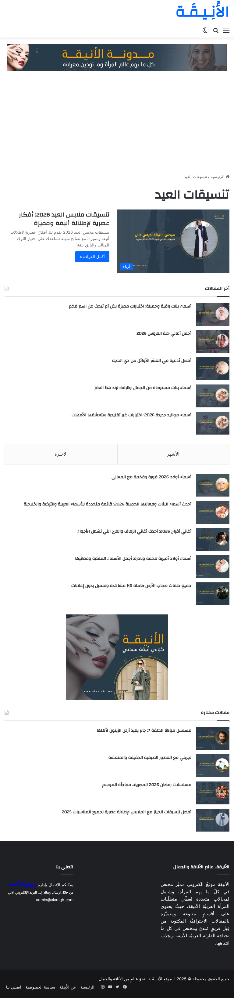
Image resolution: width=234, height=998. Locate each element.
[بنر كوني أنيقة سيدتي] (117, 57)
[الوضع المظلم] (205, 30)
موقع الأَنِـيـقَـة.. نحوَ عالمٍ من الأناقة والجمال (135, 978)
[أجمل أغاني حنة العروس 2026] (212, 341)
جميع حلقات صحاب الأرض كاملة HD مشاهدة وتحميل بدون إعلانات (131, 586)
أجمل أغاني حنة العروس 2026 (163, 333)
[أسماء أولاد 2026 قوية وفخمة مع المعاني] (212, 485)
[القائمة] (226, 30)
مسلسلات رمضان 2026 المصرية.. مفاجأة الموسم (146, 785)
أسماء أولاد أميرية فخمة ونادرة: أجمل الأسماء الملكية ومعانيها (133, 559)
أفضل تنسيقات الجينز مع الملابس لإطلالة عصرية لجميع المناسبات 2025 (126, 812)
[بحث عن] (216, 30)
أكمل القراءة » (92, 256)
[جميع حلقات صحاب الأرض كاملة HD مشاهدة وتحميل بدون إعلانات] (212, 593)
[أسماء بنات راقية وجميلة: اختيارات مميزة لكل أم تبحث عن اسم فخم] (212, 314)
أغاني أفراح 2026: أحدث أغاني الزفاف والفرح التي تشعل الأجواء (134, 531)
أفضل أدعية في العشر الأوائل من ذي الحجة (151, 361)
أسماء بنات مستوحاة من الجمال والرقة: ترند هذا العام (142, 388)
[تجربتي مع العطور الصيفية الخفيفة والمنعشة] (212, 765)
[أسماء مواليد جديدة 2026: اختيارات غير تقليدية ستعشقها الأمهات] (212, 423)
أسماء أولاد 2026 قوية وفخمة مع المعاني (151, 477)
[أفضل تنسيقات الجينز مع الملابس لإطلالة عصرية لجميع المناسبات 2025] (212, 820)
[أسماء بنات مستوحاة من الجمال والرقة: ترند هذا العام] (212, 395)
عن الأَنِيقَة (67, 987)
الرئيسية (218, 176)
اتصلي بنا (13, 987)
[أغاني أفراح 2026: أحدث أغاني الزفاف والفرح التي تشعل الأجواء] (212, 539)
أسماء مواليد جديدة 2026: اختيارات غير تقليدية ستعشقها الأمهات (131, 415)
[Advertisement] (117, 123)
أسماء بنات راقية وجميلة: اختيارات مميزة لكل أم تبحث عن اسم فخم (130, 306)
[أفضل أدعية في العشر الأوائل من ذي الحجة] (212, 368)
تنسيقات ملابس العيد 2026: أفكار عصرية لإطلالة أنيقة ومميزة (64, 219)
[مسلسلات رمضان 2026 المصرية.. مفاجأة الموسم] (212, 792)
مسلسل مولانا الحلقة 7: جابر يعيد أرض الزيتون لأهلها (144, 730)
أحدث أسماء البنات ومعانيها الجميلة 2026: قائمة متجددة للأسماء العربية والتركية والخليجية (107, 504)
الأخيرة (61, 454)
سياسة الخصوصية (40, 987)
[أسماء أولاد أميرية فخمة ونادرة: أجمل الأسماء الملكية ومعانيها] (212, 566)
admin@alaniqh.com (54, 899)
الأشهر (173, 454)
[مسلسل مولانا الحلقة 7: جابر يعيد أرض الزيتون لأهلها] (212, 738)
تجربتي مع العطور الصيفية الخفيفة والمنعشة (149, 758)
